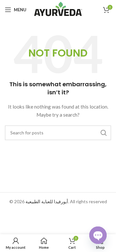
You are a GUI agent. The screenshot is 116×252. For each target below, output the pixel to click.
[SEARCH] (103, 132)
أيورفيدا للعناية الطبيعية (46, 201)
